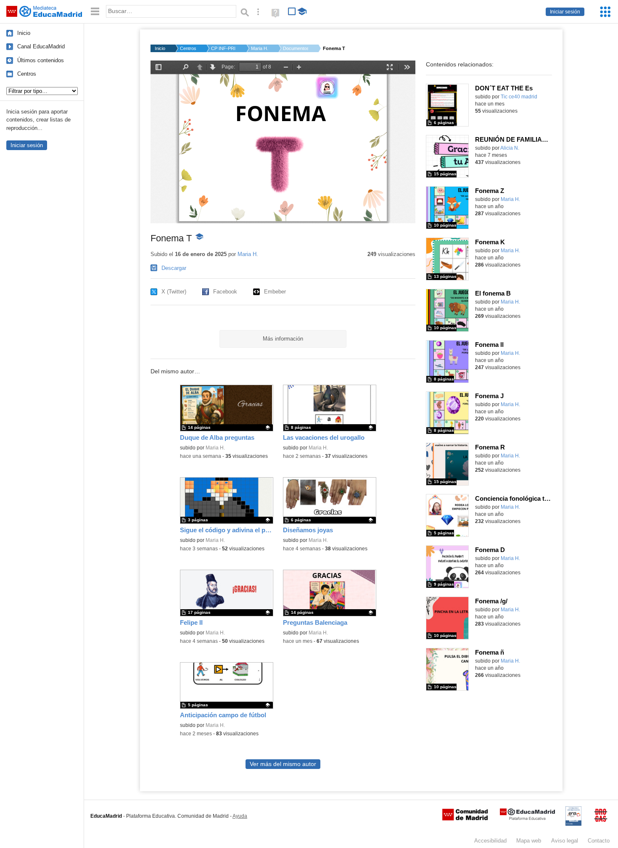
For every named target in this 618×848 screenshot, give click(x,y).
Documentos (295, 48)
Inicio (23, 33)
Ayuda (239, 816)
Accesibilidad (490, 840)
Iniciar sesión (565, 11)
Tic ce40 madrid (519, 96)
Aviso (564, 840)
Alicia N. (509, 148)
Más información (283, 339)
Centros (26, 74)
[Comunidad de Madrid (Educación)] (465, 818)
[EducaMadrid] (527, 818)
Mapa (528, 840)
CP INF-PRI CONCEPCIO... (223, 48)
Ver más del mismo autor (283, 764)
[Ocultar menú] (95, 11)
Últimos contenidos (40, 60)
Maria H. (259, 48)
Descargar (173, 268)
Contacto (599, 840)
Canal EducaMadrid (41, 46)
